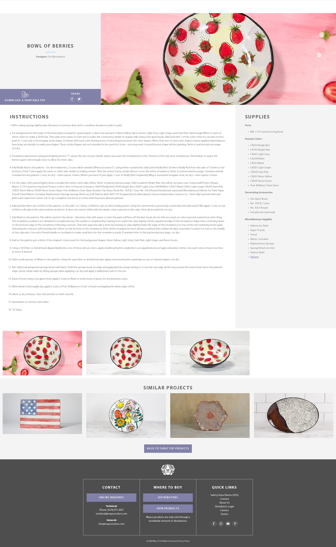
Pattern (254, 257)
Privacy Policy (184, 541)
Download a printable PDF (25, 100)
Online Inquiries (111, 497)
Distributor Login (224, 506)
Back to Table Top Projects (168, 448)
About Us (224, 503)
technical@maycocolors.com (111, 514)
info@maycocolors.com (111, 524)
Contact (224, 499)
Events (224, 514)
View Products (168, 508)
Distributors (168, 497)
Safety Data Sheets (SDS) (224, 495)
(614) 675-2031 (115, 510)
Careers (224, 510)
